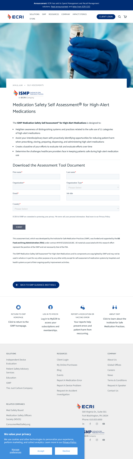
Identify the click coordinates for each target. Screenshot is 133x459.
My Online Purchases (67, 365)
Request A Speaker (117, 385)
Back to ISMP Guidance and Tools (38, 285)
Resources (54, 14)
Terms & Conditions (117, 380)
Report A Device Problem (69, 385)
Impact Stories (80, 14)
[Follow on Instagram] (97, 423)
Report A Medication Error (69, 380)
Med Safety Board (15, 410)
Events (60, 375)
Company (65, 14)
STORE (32, 18)
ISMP (44, 14)
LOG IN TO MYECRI (50, 314)
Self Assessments (35, 85)
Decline (66, 451)
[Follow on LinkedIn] (83, 423)
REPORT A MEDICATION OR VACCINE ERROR (82, 316)
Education (11, 377)
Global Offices (114, 365)
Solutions (34, 14)
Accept (41, 451)
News (110, 375)
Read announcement (59, 6)
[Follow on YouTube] (103, 423)
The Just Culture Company (19, 388)
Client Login (107, 17)
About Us (112, 359)
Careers (111, 370)
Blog (59, 370)
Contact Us (113, 390)
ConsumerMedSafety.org (18, 424)
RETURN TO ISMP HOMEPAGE (18, 316)
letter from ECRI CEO (81, 6)
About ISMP (114, 314)
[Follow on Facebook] (90, 423)
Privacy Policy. (70, 442)
